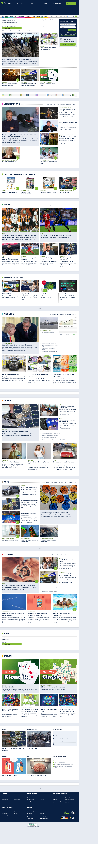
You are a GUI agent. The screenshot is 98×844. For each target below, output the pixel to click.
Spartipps (74, 314)
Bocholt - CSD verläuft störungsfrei (59, 760)
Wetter (15, 797)
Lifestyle (8, 554)
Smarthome (73, 400)
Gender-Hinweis (43, 810)
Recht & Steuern (68, 314)
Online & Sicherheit (57, 400)
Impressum (29, 813)
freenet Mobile (17, 811)
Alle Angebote (72, 3)
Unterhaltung (12, 104)
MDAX (61, 332)
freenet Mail (55, 799)
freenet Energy (5, 815)
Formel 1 (63, 204)
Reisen (58, 554)
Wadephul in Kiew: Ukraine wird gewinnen (61, 735)
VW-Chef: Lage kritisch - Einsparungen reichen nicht (49, 351)
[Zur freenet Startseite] (6, 3)
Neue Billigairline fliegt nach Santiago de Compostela (49, 591)
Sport (7, 204)
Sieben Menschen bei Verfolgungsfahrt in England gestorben (49, 26)
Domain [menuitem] (45, 16)
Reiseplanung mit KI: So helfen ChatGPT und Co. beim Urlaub (51, 433)
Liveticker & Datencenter (71, 204)
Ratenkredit (67, 797)
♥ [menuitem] (49, 16)
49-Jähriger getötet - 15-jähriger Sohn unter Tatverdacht (48, 29)
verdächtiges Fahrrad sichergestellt (59, 762)
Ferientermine (5, 799)
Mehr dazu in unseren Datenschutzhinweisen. (26, 31)
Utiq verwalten (30, 818)
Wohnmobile (60, 482)
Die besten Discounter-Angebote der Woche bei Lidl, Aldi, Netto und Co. (65, 741)
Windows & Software (66, 400)
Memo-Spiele (68, 104)
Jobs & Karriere (53, 314)
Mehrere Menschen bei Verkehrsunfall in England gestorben (64, 732)
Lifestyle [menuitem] (28, 16)
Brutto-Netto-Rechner (69, 799)
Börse (3, 796)
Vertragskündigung (44, 816)
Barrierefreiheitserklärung (33, 811)
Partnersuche (17, 799)
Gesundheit (74, 554)
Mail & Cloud (57, 3)
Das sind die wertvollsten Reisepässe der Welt (48, 589)
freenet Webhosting (57, 801)
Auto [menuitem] (15, 16)
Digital (7, 400)
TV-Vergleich (67, 802)
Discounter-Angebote (57, 796)
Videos (41, 797)
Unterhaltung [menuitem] (21, 16)
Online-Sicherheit (68, 796)
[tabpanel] (20, 49)
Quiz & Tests (62, 104)
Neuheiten (47, 482)
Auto (6, 482)
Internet (30, 3)
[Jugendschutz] (32, 824)
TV (44, 104)
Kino (51, 104)
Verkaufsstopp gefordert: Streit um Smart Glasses (49, 437)
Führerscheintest (72, 482)
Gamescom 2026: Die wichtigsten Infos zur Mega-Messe (50, 435)
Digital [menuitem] (33, 16)
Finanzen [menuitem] (11, 16)
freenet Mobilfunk (5, 810)
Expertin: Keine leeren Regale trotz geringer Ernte (49, 343)
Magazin (55, 482)
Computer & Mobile (48, 400)
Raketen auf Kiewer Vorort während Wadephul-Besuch (49, 20)
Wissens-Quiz (42, 799)
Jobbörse (16, 796)
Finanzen (9, 314)
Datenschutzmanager (31, 816)
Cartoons (74, 104)
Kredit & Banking (60, 314)
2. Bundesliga (48, 204)
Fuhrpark (66, 482)
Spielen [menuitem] (38, 16)
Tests (52, 482)
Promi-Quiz (29, 801)
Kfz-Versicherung (56, 802)
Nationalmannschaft (56, 204)
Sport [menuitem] (6, 16)
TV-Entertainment (43, 3)
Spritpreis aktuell (5, 797)
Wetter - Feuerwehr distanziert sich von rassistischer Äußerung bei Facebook (64, 767)
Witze (58, 104)
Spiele (41, 796)
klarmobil (16, 813)
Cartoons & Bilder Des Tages (19, 174)
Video (54, 104)
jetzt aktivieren (7, 28)
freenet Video (17, 810)
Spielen (8, 656)
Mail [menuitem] (42, 16)
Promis (47, 104)
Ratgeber (54, 554)
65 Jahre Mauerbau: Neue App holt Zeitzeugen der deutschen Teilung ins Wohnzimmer (55, 439)
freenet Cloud (55, 797)
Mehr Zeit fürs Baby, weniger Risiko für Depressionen (63, 738)
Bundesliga (42, 204)
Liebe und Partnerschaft (65, 554)
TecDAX (61, 334)
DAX (61, 330)
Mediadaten (42, 813)
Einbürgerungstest (31, 797)
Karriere (41, 815)
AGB (28, 820)
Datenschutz (30, 815)
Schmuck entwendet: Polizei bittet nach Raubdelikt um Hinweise (63, 764)
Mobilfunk (20, 3)
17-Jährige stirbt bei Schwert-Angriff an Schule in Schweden (49, 23)
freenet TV (4, 811)
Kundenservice (30, 810)
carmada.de (16, 815)
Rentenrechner (68, 801)
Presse (41, 811)
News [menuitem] (3, 16)
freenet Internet (5, 813)
